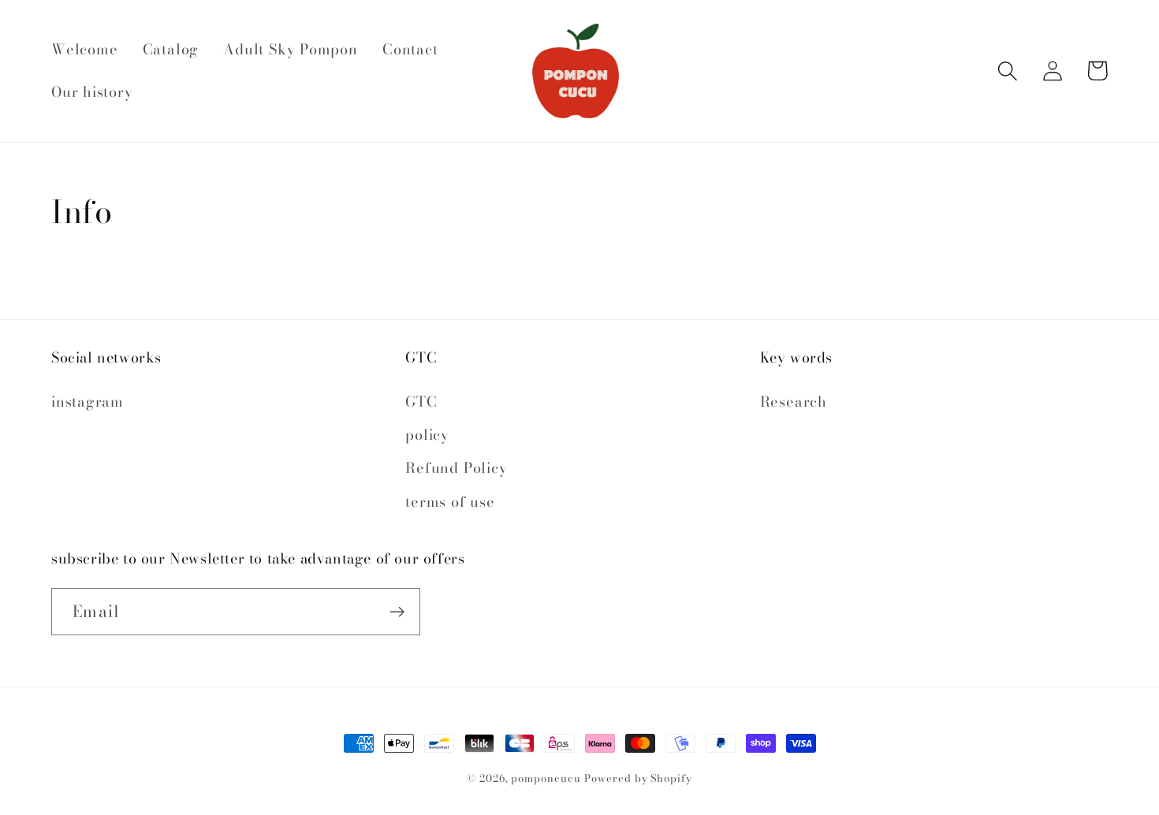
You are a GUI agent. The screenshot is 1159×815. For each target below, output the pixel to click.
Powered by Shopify (637, 778)
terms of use (449, 501)
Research (793, 401)
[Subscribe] (397, 612)
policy (427, 434)
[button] (1007, 70)
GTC (421, 401)
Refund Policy (456, 467)
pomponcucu (545, 778)
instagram (87, 401)
